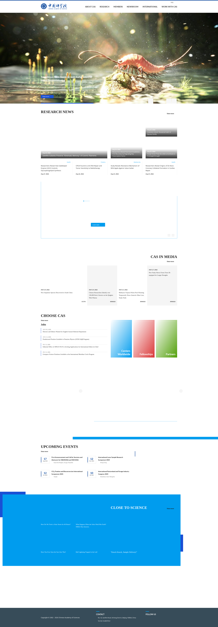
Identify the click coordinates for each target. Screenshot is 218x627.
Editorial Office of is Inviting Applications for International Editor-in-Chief (72, 347)
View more (170, 114)
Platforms (69, 585)
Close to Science (127, 507)
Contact (46, 594)
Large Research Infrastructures (75, 377)
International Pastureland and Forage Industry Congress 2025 (113, 472)
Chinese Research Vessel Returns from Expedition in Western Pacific (163, 429)
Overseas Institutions (125, 578)
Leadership (47, 585)
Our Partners (122, 588)
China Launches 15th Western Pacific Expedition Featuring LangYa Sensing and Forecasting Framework (106, 430)
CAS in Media (164, 257)
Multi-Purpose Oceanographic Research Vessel (117, 407)
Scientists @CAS (161, 190)
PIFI (119, 581)
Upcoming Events (59, 446)
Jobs (43, 324)
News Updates (96, 585)
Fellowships (153, 581)
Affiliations (47, 591)
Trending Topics (72, 578)
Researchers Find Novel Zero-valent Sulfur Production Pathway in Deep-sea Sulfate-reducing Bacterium (135, 430)
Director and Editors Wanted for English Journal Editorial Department (66, 332)
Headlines (94, 578)
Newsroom (132, 7)
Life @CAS (152, 591)
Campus (152, 588)
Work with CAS (169, 7)
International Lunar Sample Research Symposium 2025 (110, 458)
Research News (56, 112)
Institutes (69, 581)
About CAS (90, 7)
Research (104, 7)
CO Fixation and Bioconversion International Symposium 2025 (67, 472)
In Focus (94, 598)
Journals (69, 588)
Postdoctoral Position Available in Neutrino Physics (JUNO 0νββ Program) (68, 339)
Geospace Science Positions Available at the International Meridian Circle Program (71, 354)
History (45, 581)
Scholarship (153, 585)
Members (118, 7)
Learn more (96, 224)
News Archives (96, 601)
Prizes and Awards (124, 585)
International (150, 7)
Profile (45, 578)
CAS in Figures (48, 588)
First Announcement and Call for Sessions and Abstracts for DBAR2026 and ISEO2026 (67, 458)
